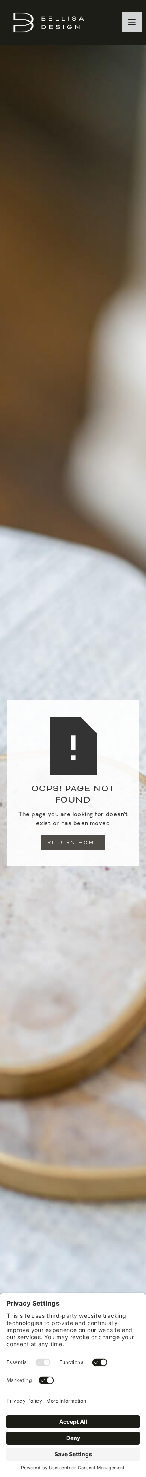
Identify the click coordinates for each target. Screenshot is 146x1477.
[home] (46, 22)
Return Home (73, 842)
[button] (132, 22)
